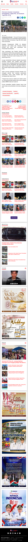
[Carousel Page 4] (15, 283)
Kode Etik (15, 538)
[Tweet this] (20, 18)
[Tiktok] (18, 101)
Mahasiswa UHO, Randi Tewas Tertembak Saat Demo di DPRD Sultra (17, 254)
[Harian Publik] (14, 1)
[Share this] (18, 18)
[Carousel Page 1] (11, 283)
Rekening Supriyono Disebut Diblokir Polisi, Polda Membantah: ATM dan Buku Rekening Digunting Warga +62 (20, 116)
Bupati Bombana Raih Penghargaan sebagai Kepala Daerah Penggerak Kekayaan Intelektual (16, 372)
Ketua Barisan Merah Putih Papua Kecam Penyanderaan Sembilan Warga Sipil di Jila (20, 120)
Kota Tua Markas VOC (13, 246)
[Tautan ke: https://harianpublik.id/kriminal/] (25, 268)
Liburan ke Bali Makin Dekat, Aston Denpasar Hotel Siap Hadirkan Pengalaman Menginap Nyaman (7, 120)
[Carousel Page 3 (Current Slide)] (14, 283)
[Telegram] (20, 101)
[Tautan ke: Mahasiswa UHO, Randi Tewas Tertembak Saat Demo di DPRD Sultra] (4, 255)
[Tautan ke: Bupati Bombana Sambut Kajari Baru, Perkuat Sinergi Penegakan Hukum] (4, 380)
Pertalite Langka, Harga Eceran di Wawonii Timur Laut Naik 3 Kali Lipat (20, 166)
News (3, 18)
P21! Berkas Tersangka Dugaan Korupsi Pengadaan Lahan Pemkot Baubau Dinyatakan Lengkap (13, 280)
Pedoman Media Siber (5, 540)
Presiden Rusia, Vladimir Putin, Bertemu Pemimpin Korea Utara (12, 243)
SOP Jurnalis (9, 538)
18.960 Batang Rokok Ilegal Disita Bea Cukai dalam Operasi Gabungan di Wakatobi (7, 124)
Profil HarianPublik (19, 537)
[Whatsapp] (25, 18)
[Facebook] (8, 101)
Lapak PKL (16, 93)
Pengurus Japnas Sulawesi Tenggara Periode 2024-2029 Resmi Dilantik (20, 107)
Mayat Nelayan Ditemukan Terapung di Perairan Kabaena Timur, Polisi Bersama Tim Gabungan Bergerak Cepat (7, 128)
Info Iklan (20, 540)
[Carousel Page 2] (12, 283)
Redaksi (12, 537)
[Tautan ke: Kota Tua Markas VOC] (4, 248)
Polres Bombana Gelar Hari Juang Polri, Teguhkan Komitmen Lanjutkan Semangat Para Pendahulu (17, 385)
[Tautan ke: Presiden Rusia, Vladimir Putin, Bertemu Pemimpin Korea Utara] (14, 234)
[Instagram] (13, 101)
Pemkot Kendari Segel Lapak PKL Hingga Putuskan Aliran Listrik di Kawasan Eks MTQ (7, 107)
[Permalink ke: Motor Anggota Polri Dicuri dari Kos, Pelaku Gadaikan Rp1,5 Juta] (8, 150)
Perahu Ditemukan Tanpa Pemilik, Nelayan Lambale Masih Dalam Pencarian (7, 166)
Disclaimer (3, 538)
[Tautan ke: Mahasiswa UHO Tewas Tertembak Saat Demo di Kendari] (4, 261)
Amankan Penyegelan (7, 91)
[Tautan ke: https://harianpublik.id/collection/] (25, 343)
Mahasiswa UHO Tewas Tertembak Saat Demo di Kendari (16, 260)
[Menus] (2, 1)
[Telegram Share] (22, 18)
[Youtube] (15, 101)
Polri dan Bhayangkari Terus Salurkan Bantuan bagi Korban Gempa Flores (7, 116)
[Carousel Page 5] (17, 283)
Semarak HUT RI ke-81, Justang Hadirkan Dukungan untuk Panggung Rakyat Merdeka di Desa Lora (19, 128)
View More (14, 217)
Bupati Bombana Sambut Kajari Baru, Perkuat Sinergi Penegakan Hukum (16, 379)
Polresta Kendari (6, 95)
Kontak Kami (14, 540)
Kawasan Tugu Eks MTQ (8, 93)
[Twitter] (10, 101)
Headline (15, 91)
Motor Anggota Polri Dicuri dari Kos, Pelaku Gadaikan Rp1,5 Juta (19, 124)
